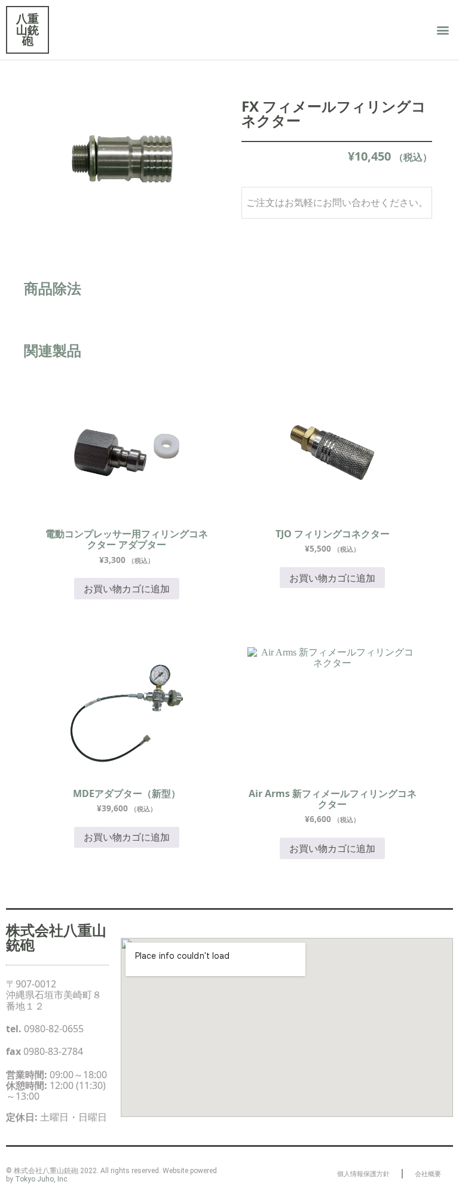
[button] (443, 30)
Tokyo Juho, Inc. (42, 1179)
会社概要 (428, 1173)
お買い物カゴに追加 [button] (127, 588)
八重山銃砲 (27, 29)
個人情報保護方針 (363, 1173)
